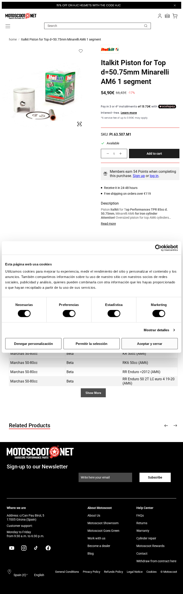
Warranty (142, 530)
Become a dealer (98, 546)
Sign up (139, 176)
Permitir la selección (91, 343)
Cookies (151, 571)
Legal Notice (135, 571)
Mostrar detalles (156, 330)
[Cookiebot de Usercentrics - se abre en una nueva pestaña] (158, 248)
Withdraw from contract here (156, 561)
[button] (7, 26)
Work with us (96, 538)
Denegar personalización (33, 343)
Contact (142, 553)
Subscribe (155, 477)
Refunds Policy (113, 571)
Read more (108, 223)
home (13, 39)
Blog (90, 553)
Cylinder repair (146, 538)
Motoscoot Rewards (150, 546)
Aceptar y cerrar (149, 343)
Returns (141, 523)
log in (154, 176)
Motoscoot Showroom (103, 523)
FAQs (140, 515)
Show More (93, 393)
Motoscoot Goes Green (103, 530)
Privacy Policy (91, 571)
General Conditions (67, 571)
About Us (93, 515)
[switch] (69, 313)
